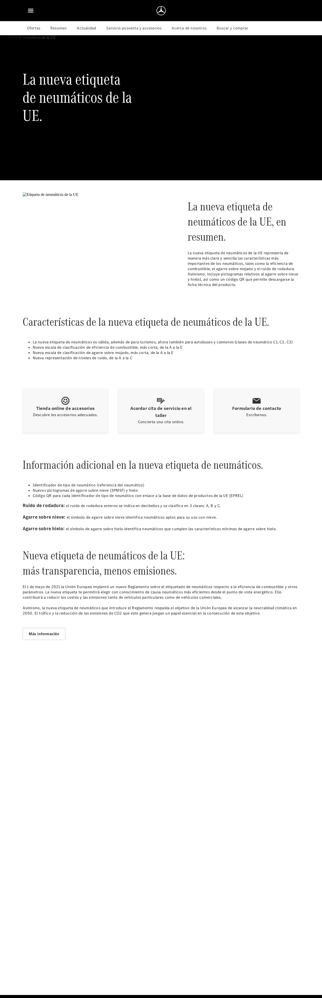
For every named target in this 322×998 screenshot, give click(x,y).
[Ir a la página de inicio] (161, 10)
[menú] (31, 10)
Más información (44, 633)
